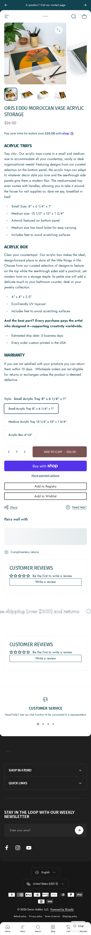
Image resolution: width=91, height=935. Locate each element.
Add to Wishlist (45, 496)
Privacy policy (35, 916)
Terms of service (52, 916)
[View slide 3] (48, 724)
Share (13, 507)
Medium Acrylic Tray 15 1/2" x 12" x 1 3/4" (37, 422)
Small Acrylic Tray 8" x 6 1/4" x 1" (31, 408)
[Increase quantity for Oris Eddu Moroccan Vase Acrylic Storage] (24, 452)
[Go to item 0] (10, 94)
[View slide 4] (53, 724)
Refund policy (20, 916)
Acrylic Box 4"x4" (20, 435)
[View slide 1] (37, 724)
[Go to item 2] (27, 94)
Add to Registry (45, 486)
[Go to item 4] (60, 94)
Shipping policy (69, 916)
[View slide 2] (43, 724)
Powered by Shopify (62, 909)
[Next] (85, 5)
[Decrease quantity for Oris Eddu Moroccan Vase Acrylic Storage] (8, 452)
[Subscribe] (79, 830)
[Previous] (6, 5)
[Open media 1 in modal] (58, 30)
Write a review (45, 581)
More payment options (45, 476)
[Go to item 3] (43, 94)
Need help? (79, 507)
